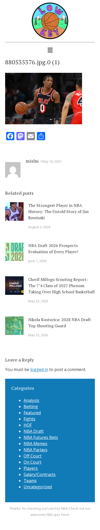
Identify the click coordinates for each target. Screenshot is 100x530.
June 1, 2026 (37, 261)
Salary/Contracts (40, 474)
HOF (28, 425)
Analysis (31, 400)
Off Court (33, 456)
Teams (30, 480)
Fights (29, 419)
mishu (32, 161)
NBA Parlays (35, 450)
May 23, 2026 (38, 301)
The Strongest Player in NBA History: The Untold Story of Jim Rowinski (58, 211)
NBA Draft (34, 431)
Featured (32, 413)
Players (31, 468)
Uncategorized (38, 487)
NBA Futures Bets (41, 437)
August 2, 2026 (39, 227)
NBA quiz (53, 514)
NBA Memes (35, 443)
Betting (31, 406)
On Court (32, 462)
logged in (39, 369)
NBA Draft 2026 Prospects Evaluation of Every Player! (53, 248)
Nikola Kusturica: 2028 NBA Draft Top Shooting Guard (59, 323)
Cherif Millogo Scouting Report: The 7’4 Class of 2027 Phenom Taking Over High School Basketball (61, 286)
